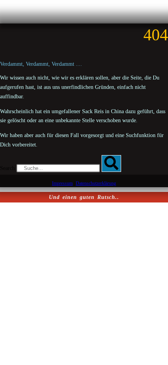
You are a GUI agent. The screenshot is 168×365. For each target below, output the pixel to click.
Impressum (62, 183)
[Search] (111, 163)
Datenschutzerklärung (96, 183)
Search (7, 168)
